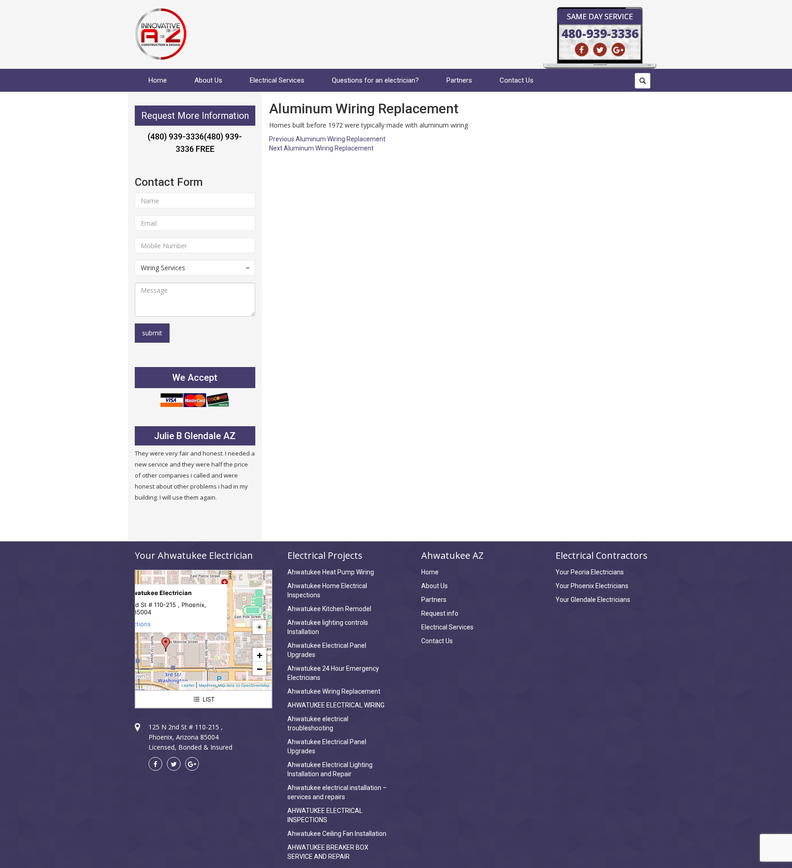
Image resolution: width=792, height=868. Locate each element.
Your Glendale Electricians (593, 599)
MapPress (207, 685)
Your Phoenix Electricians (592, 586)
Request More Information (195, 115)
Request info (439, 613)
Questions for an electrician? (375, 80)
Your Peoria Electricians (590, 572)
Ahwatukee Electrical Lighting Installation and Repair (330, 769)
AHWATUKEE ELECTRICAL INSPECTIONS (325, 815)
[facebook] (581, 49)
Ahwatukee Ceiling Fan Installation (336, 833)
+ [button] (259, 655)
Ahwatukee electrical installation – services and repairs (337, 792)
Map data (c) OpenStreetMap (244, 685)
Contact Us (517, 80)
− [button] (259, 668)
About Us (208, 80)
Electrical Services (277, 80)
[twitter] (600, 49)
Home (157, 80)
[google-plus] (618, 49)
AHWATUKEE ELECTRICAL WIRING (336, 705)
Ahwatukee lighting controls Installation (327, 627)
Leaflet (188, 685)
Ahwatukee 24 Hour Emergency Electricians (333, 673)
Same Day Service (600, 16)
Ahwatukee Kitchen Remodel (329, 608)
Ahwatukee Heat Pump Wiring (330, 572)
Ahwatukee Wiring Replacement (333, 691)
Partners (459, 80)
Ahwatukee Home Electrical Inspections (327, 590)
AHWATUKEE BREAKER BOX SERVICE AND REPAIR (327, 852)
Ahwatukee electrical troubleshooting (317, 723)
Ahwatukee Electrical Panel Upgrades (326, 650)
